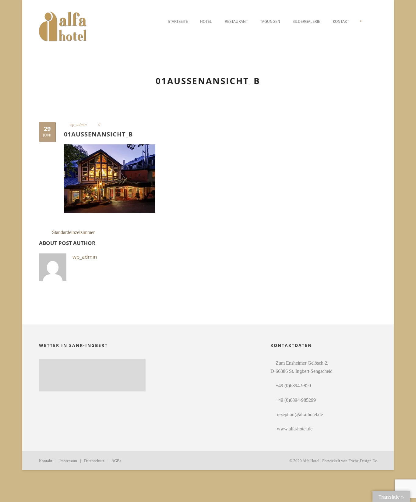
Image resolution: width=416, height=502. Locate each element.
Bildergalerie (306, 21)
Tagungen (270, 21)
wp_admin (78, 124)
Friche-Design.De (362, 460)
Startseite (178, 21)
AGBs (116, 460)
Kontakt (341, 21)
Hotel (206, 21)
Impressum (68, 460)
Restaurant (236, 21)
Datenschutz (94, 460)
